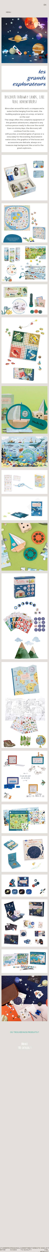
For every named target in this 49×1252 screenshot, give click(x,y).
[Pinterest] (31, 12)
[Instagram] (35, 12)
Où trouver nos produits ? (24, 1032)
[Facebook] (26, 12)
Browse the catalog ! (24, 1046)
